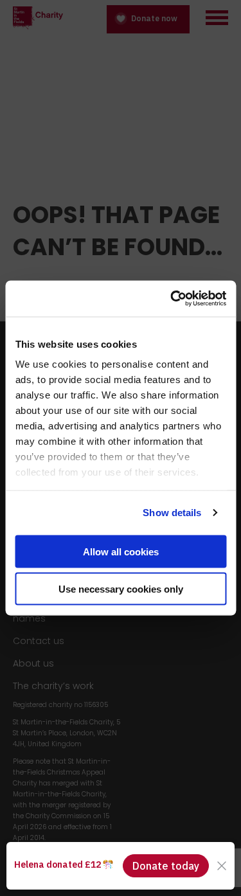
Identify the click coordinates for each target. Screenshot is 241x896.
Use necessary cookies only (120, 589)
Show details (172, 512)
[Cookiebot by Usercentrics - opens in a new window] (171, 299)
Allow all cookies (121, 551)
